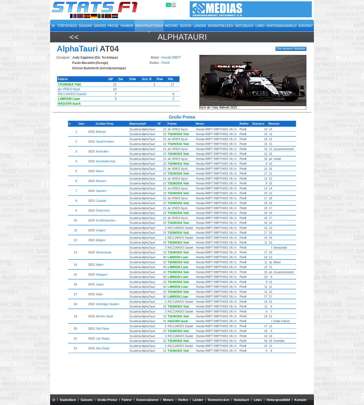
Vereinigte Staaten (107, 304)
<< (74, 37)
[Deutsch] (94, 16)
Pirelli (165, 63)
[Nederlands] (115, 16)
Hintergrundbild (278, 400)
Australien (102, 151)
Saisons (86, 400)
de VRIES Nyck (69, 89)
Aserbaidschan (105, 161)
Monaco (101, 181)
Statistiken (68, 400)
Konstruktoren (147, 400)
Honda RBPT (171, 57)
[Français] (73, 16)
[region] (254, 82)
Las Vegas (103, 338)
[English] (80, 16)
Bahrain (101, 131)
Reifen (183, 400)
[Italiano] (101, 16)
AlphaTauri (182, 37)
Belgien (100, 240)
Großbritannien (105, 220)
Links (258, 400)
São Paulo (102, 328)
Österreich (103, 210)
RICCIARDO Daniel (72, 94)
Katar (99, 294)
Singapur (101, 274)
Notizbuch (241, 400)
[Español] (87, 16)
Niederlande (103, 252)
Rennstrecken (218, 400)
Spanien (101, 190)
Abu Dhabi (102, 348)
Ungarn (101, 230)
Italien (99, 264)
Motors (168, 400)
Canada (101, 200)
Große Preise (107, 400)
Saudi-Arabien (105, 141)
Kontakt (300, 400)
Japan (100, 284)
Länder (198, 400)
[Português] (108, 16)
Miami (99, 171)
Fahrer (127, 400)
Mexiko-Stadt (104, 316)
